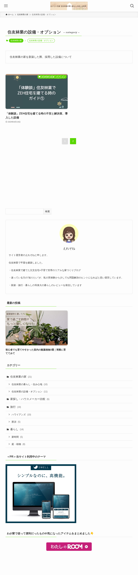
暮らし (17, 429)
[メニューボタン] (6, 6)
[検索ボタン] (132, 6)
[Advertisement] (69, 179)
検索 (47, 211)
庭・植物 (18, 444)
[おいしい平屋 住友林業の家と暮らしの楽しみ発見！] (69, 6)
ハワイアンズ (21, 414)
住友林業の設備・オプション (29, 391)
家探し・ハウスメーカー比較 (29, 399)
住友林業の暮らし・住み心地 (29, 384)
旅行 (15, 406)
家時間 (17, 437)
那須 (16, 421)
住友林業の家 (16, 40)
